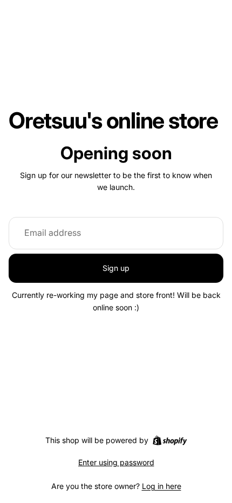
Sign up (116, 268)
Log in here (161, 486)
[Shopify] (170, 440)
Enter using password (116, 462)
